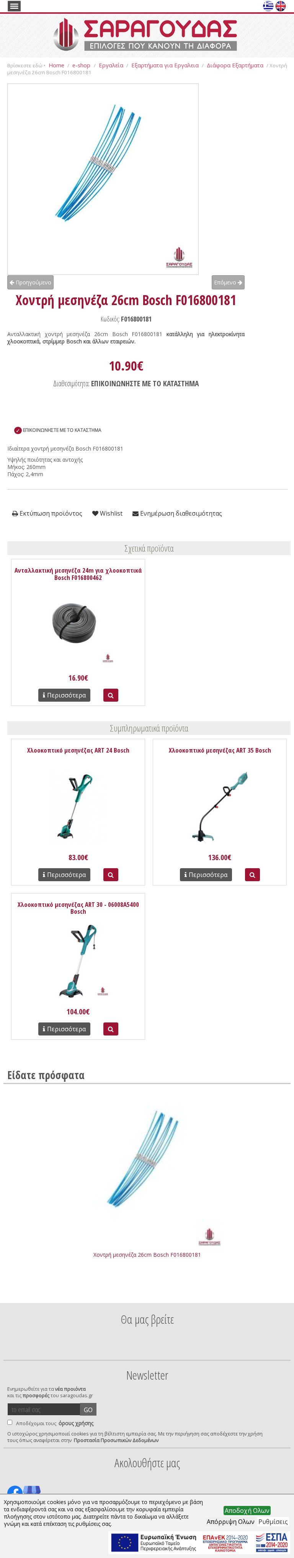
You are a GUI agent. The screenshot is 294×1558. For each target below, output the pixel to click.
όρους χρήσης (76, 1423)
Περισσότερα (66, 695)
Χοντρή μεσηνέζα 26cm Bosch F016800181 (147, 1254)
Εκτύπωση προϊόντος (50, 513)
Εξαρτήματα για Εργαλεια (165, 65)
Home (56, 65)
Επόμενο (226, 282)
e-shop (82, 65)
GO (88, 1410)
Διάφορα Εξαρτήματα (235, 65)
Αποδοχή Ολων (247, 1510)
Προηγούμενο (32, 282)
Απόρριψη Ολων (231, 1521)
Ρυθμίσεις (273, 1521)
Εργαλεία (111, 65)
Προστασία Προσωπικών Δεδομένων (116, 1440)
